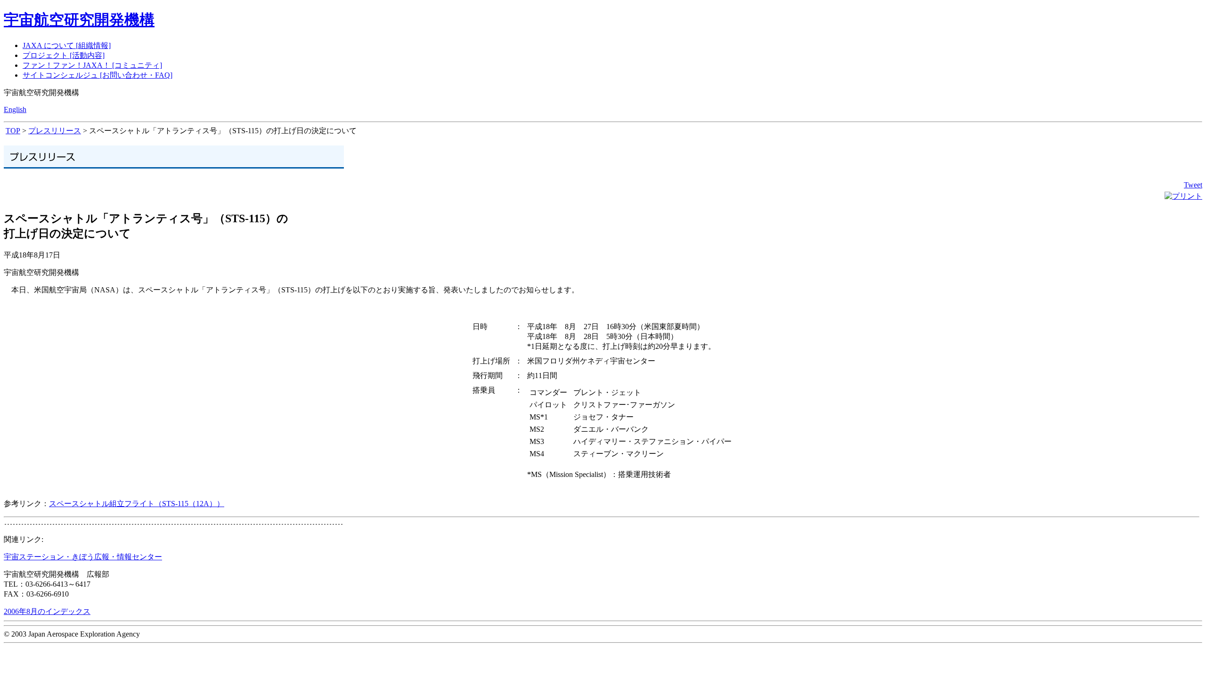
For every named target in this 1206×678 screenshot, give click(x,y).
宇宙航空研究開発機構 (79, 19)
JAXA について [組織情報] (67, 45)
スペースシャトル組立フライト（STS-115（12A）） (136, 504)
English (15, 109)
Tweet (1193, 185)
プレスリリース (54, 131)
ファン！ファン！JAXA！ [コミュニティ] (92, 65)
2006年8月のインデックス (47, 611)
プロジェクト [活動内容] (64, 55)
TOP (13, 131)
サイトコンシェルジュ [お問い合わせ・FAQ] (97, 75)
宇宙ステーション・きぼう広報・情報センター (83, 557)
